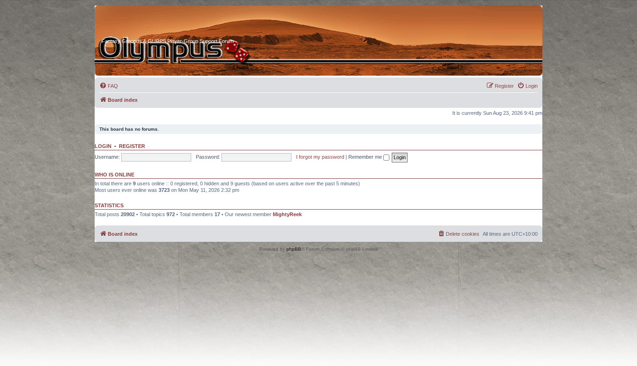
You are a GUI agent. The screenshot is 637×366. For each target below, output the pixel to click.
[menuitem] (108, 86)
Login (103, 146)
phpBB (293, 249)
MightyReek (287, 214)
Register (132, 146)
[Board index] (137, 23)
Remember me (365, 157)
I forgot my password (320, 157)
